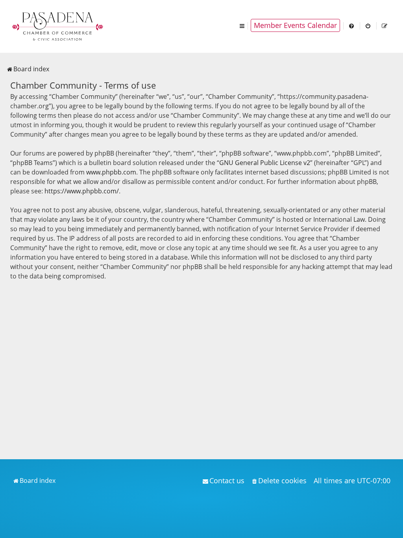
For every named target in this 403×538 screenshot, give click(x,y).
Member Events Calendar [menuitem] (295, 25)
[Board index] (58, 25)
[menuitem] (352, 25)
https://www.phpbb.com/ (81, 191)
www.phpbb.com (111, 172)
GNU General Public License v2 (264, 162)
